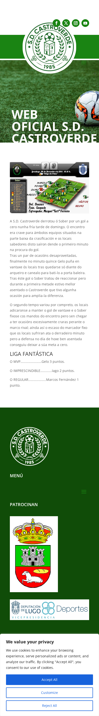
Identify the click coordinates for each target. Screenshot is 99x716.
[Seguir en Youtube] (85, 23)
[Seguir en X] (66, 23)
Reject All (49, 705)
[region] (49, 675)
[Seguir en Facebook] (56, 23)
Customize (49, 692)
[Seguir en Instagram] (76, 23)
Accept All (49, 679)
